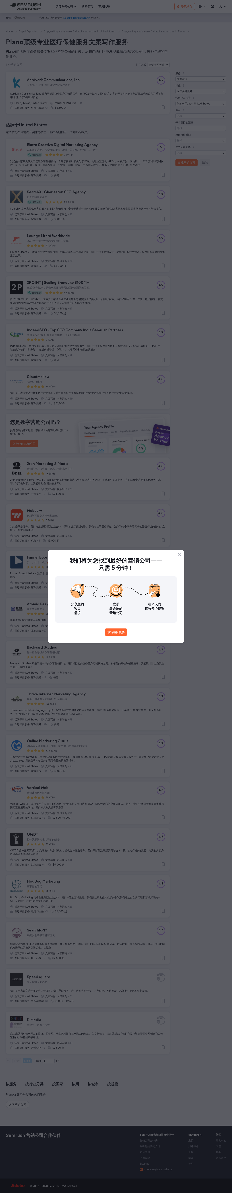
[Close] (179, 554)
